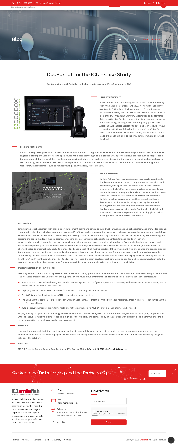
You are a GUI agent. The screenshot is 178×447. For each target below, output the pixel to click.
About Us (26, 439)
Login (149, 3)
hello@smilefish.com (68, 403)
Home (125, 39)
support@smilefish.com (50, 3)
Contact (67, 439)
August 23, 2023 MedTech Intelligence (107, 349)
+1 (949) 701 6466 (24, 3)
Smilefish (144, 439)
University (56, 439)
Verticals (37, 439)
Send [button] (108, 422)
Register (161, 3)
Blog (134, 39)
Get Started (157, 373)
